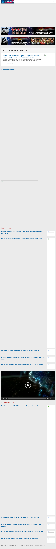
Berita (4, 63)
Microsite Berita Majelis (40, 545)
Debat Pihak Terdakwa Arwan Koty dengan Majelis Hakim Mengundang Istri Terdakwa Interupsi (21, 56)
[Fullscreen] (52, 398)
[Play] (3, 398)
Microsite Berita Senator (20, 546)
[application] (28, 385)
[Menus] (54, 1)
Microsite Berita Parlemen (7, 546)
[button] (28, 385)
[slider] (27, 398)
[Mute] (50, 398)
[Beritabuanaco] (7, 1)
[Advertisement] (28, 14)
